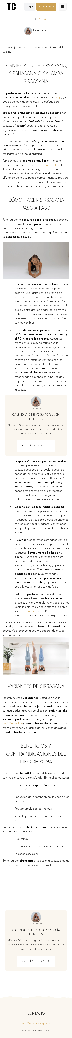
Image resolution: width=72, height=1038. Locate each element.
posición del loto (13, 723)
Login (29, 6)
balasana (31, 611)
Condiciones (25, 1031)
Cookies (48, 1031)
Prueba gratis (46, 6)
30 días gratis (36, 446)
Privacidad (38, 1031)
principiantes (51, 165)
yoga (58, 97)
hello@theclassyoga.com (36, 1023)
